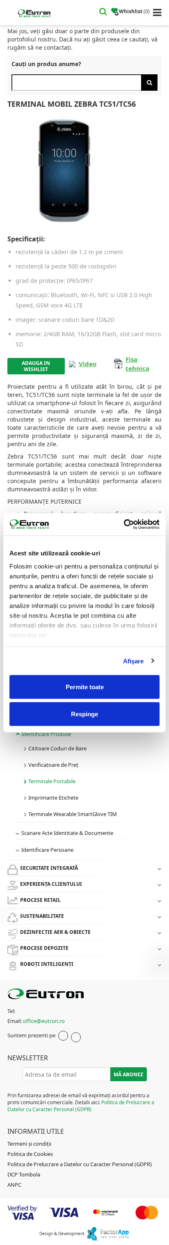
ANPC (14, 1184)
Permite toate (85, 686)
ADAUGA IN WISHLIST (36, 366)
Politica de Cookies (30, 1154)
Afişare (133, 660)
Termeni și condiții (29, 1143)
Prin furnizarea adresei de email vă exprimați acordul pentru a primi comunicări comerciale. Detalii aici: (80, 1102)
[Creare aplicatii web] (108, 1233)
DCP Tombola (23, 1174)
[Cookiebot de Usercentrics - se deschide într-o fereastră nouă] (124, 524)
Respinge (84, 713)
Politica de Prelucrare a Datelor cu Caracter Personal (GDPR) (80, 1106)
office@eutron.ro (44, 1021)
